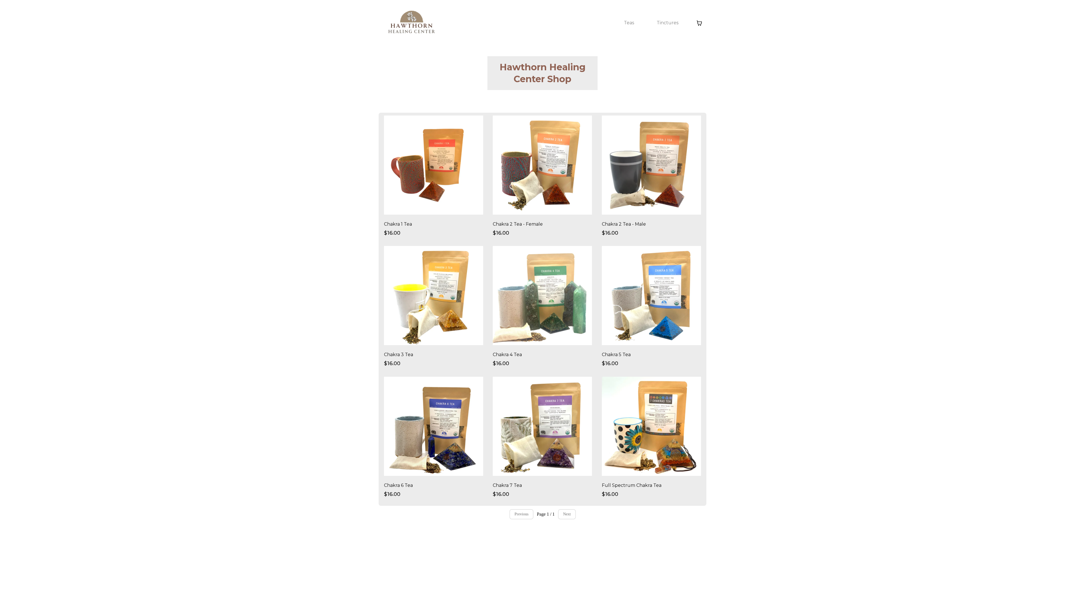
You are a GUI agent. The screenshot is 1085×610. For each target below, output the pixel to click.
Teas (629, 22)
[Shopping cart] (699, 23)
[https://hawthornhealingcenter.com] (411, 23)
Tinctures (667, 22)
